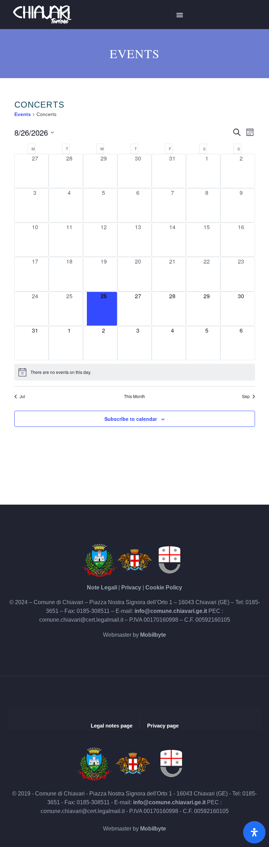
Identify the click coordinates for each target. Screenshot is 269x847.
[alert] (134, 372)
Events (22, 114)
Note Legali (102, 587)
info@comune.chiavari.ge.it (170, 611)
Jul (22, 396)
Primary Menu (179, 15)
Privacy (131, 587)
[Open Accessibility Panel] (254, 832)
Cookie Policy (163, 587)
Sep (246, 396)
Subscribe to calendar (130, 418)
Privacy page (163, 726)
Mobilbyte (153, 635)
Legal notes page (111, 726)
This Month (134, 396)
